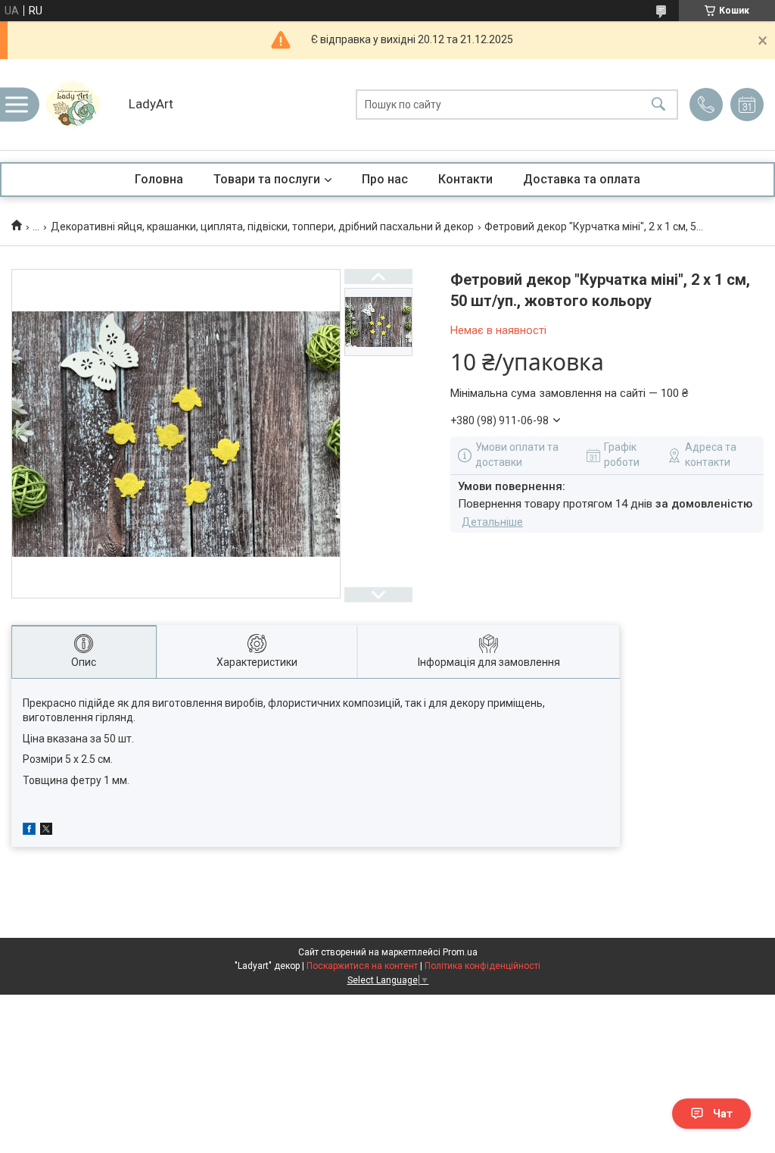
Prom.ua (460, 952)
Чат (723, 1114)
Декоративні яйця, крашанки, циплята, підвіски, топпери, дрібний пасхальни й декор (262, 226)
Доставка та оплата (581, 179)
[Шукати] (658, 105)
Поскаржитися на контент (362, 966)
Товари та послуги (266, 179)
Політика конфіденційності (482, 966)
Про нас (385, 179)
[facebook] (29, 831)
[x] (46, 831)
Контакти (465, 179)
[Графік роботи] (747, 104)
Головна (159, 179)
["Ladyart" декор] (79, 104)
